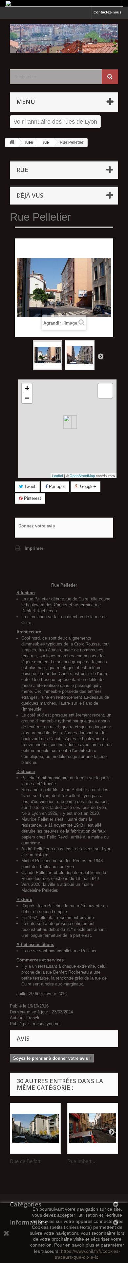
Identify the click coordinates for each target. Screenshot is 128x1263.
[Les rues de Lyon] (64, 38)
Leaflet (57, 475)
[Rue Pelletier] (47, 355)
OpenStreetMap (82, 475)
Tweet (29, 486)
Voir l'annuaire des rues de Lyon (55, 121)
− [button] (27, 398)
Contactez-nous (107, 12)
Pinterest (32, 498)
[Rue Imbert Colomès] (92, 1128)
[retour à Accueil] (12, 142)
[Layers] (105, 390)
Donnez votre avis (36, 525)
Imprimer (34, 548)
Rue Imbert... (81, 1161)
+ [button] (27, 388)
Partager (56, 486)
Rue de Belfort (25, 1161)
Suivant (100, 356)
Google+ (87, 486)
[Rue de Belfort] (35, 1128)
